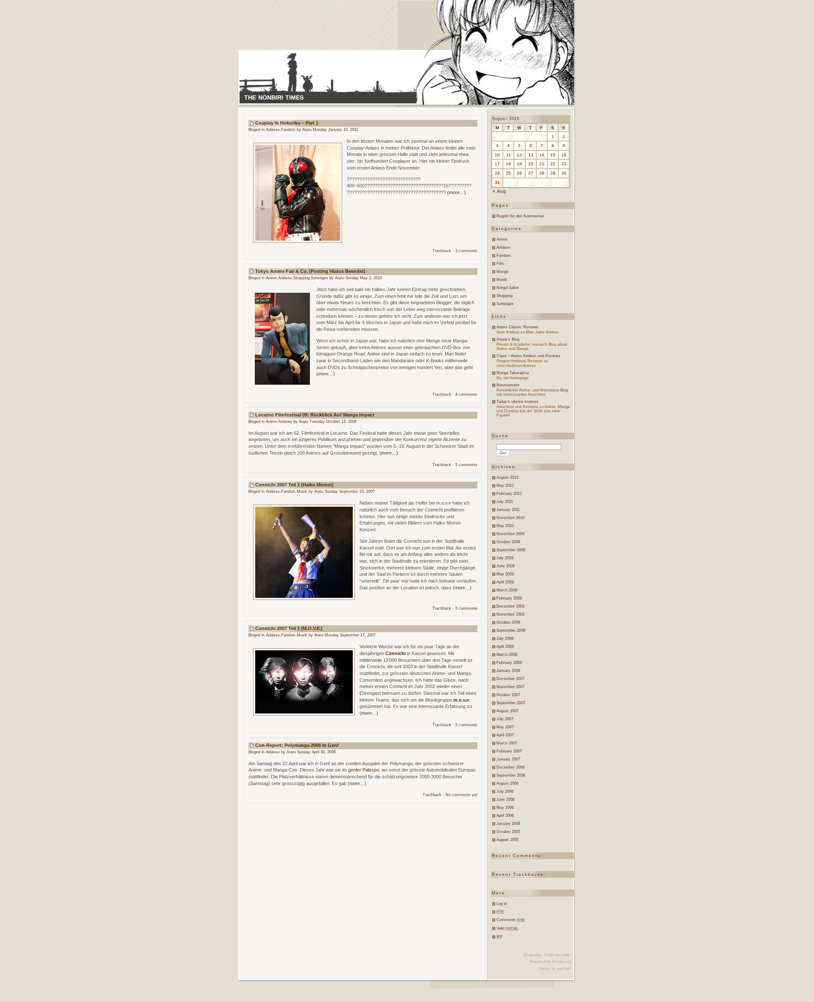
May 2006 (505, 807)
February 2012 (509, 493)
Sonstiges (319, 278)
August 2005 (507, 840)
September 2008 (510, 630)
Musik (302, 491)
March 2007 (506, 743)
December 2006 (510, 767)
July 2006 (504, 791)
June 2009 (505, 566)
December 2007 (510, 679)
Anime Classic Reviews (517, 327)
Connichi (395, 653)
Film (500, 263)
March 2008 (506, 654)
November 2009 (510, 534)
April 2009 (505, 582)
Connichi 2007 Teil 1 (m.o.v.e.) (289, 628)
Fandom (288, 130)
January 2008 (508, 671)
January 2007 (508, 759)
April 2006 (505, 815)
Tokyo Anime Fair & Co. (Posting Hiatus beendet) (310, 271)
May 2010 (505, 526)
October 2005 (508, 832)
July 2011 (504, 502)
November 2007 (510, 687)
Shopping (301, 278)
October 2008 (508, 622)
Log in (501, 904)
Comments (510, 920)
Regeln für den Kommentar (520, 216)
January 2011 (508, 510)
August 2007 (507, 711)
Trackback (441, 251)
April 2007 (505, 735)
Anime (271, 278)
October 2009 (508, 542)
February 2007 (509, 751)
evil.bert (564, 968)
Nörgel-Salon (507, 288)
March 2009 (506, 590)
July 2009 (504, 558)
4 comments (466, 394)
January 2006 (508, 824)
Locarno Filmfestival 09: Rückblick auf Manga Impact (314, 414)
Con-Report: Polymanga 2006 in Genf (297, 745)
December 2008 (510, 606)
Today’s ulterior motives (517, 402)
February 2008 (509, 663)
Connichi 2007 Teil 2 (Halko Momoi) (294, 484)
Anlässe (273, 130)
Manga (502, 271)
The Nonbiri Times (274, 97)
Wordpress (561, 962)
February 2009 (509, 598)
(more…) (456, 192)
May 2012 (505, 485)
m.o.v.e (461, 699)
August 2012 (507, 477)
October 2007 (508, 695)
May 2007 (505, 727)
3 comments (466, 251)
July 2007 (504, 719)
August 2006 (507, 783)
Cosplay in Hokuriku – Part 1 (286, 122)
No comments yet (461, 795)
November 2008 (510, 614)
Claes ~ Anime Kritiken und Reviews (528, 356)
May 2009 (505, 574)
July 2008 (504, 638)
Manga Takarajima (512, 373)
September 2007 (510, 703)
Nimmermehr (507, 385)
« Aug (500, 191)
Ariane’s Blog (507, 339)
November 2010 (510, 518)
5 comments (466, 465)
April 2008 (505, 646)
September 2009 (510, 550)
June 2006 (505, 799)
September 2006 (510, 775)
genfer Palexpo (363, 769)
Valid (507, 928)
